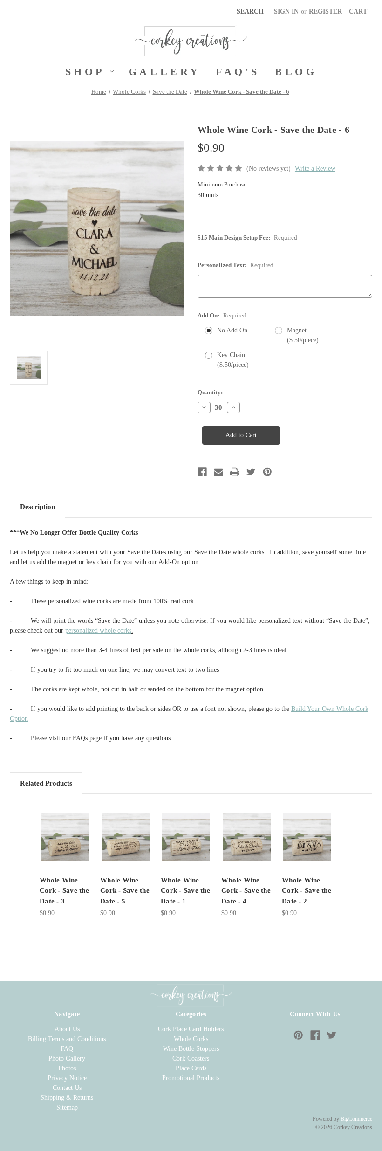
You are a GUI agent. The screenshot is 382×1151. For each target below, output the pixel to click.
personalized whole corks (98, 630)
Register (325, 11)
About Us (67, 1029)
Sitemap (67, 1107)
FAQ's (238, 71)
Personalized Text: (235, 265)
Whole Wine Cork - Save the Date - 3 (64, 890)
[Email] (218, 471)
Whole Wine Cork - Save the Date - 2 (306, 890)
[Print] (234, 471)
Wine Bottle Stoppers (191, 1048)
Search (250, 11)
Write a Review (315, 168)
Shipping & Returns (67, 1097)
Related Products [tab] (46, 783)
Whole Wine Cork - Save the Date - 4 (246, 890)
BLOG (296, 71)
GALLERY (165, 71)
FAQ (67, 1048)
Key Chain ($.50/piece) (233, 360)
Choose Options (65, 836)
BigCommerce (356, 1119)
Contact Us (67, 1087)
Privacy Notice (67, 1078)
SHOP (85, 71)
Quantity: (210, 392)
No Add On (232, 330)
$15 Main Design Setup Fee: (247, 237)
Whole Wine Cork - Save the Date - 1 (185, 890)
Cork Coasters (190, 1058)
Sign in (286, 11)
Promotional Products (190, 1078)
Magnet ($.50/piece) (303, 335)
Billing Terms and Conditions (67, 1038)
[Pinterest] (267, 471)
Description (37, 506)
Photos (67, 1068)
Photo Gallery (66, 1058)
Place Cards (191, 1068)
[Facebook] (202, 471)
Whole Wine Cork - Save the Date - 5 (125, 890)
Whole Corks (191, 1038)
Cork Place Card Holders (191, 1029)
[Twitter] (251, 471)
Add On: (222, 315)
